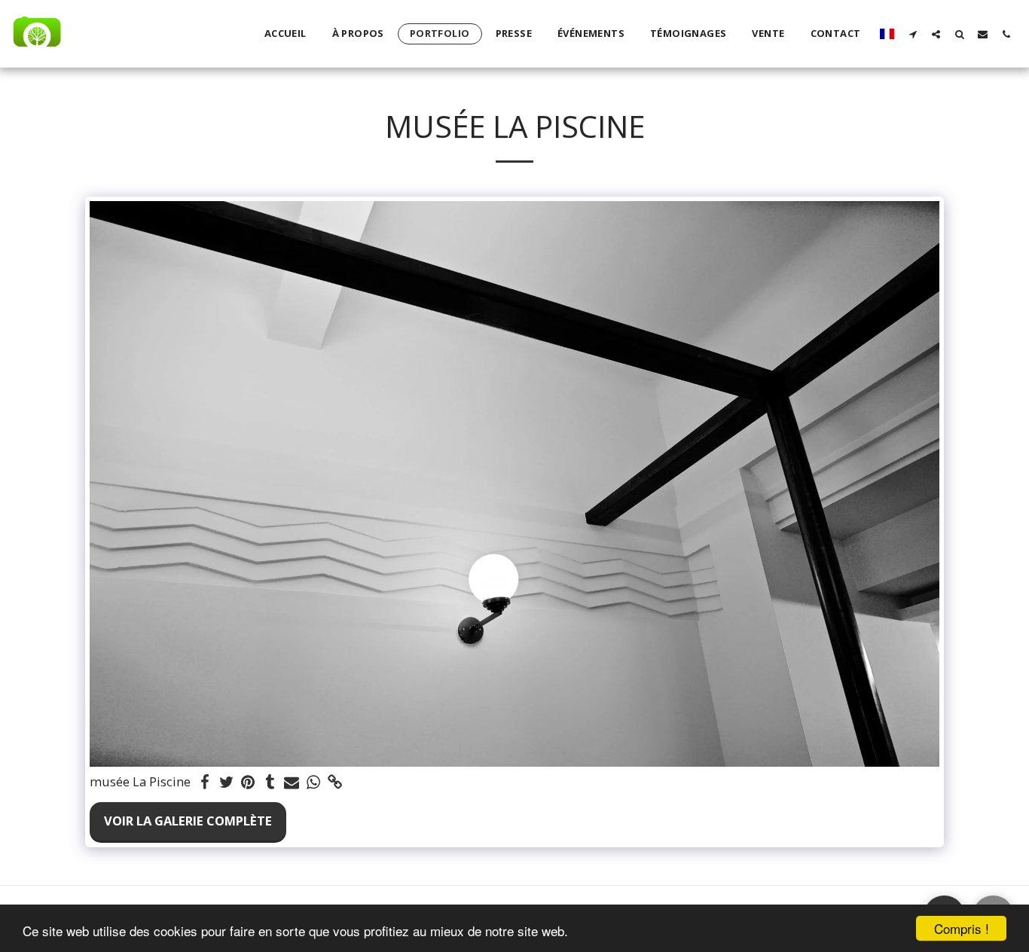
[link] (336, 782)
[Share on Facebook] (204, 782)
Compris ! (961, 928)
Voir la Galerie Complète (188, 820)
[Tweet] (226, 782)
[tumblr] (270, 782)
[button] (913, 34)
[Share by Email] (292, 782)
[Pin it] (248, 782)
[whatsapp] (314, 782)
